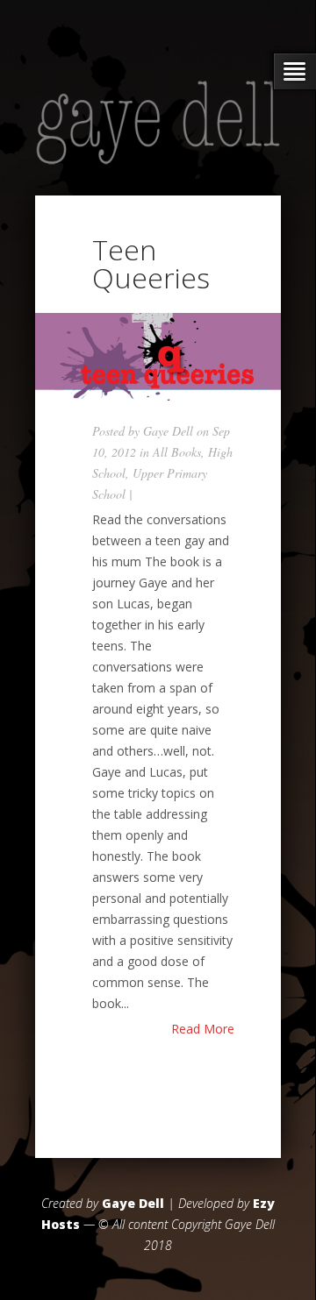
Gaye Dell (168, 431)
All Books (177, 452)
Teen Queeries (151, 263)
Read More (202, 1029)
